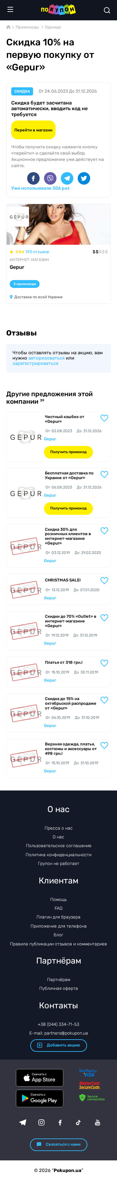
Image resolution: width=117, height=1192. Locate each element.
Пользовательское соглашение (58, 845)
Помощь (58, 899)
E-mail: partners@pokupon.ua (58, 1033)
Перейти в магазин (33, 130)
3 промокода (24, 284)
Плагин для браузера (58, 917)
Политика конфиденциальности (58, 854)
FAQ (58, 908)
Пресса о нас (59, 828)
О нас (58, 837)
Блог (58, 935)
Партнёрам (58, 979)
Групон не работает (58, 863)
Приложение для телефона (59, 926)
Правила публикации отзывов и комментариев (58, 944)
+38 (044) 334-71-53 (58, 1024)
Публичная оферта (58, 988)
